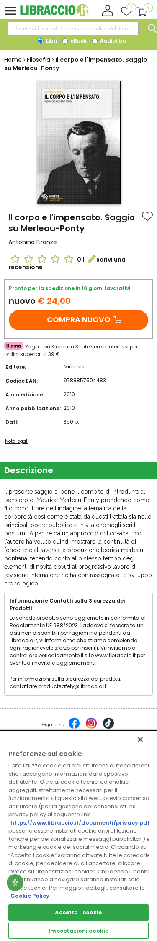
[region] (78, 835)
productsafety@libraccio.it (72, 686)
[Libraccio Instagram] (91, 727)
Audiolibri (112, 40)
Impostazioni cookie (78, 931)
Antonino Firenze (32, 242)
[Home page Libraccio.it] (54, 14)
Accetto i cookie (78, 912)
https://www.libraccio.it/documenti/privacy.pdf (80, 823)
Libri (51, 40)
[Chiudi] (140, 739)
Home (13, 60)
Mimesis (74, 366)
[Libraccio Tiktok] (108, 727)
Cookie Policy (29, 896)
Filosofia (38, 60)
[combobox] (73, 28)
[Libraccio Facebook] (74, 727)
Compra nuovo (79, 319)
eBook (78, 40)
